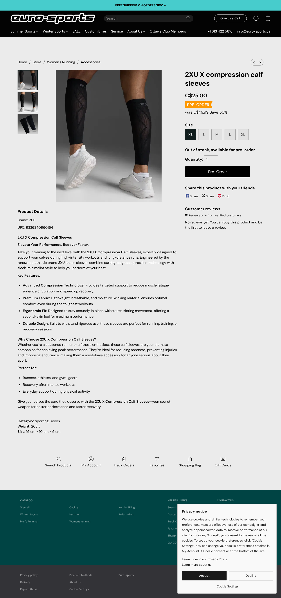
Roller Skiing (126, 514)
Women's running (79, 521)
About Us (135, 31)
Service (117, 31)
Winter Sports (54, 31)
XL (243, 134)
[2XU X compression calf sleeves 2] (28, 124)
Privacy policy (29, 575)
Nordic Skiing (127, 507)
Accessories (91, 62)
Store (37, 62)
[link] (227, 584)
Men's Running (29, 521)
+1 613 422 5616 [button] (220, 31)
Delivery (25, 582)
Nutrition (74, 514)
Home (22, 62)
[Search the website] (188, 18)
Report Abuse (28, 589)
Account (173, 514)
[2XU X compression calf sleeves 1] (28, 102)
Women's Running (61, 62)
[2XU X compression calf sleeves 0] (28, 80)
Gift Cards (223, 465)
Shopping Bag (190, 465)
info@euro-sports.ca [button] (253, 31)
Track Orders (124, 465)
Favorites (157, 465)
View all (25, 507)
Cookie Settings (79, 589)
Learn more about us (196, 565)
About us (75, 582)
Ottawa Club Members (168, 31)
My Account (91, 465)
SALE (76, 31)
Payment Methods (80, 575)
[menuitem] (254, 62)
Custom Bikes (96, 31)
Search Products (58, 465)
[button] (53, 18)
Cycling (74, 507)
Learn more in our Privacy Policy (204, 559)
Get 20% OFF (176, 542)
